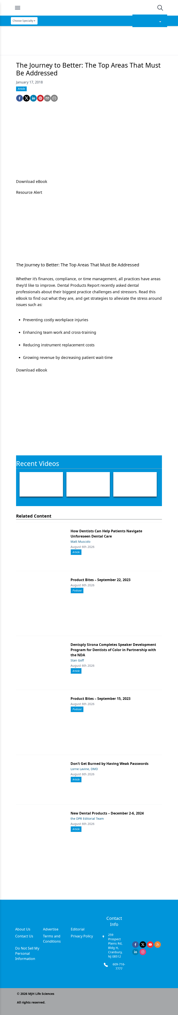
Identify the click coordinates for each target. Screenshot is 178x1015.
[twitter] (26, 98)
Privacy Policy (82, 936)
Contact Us (24, 936)
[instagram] (143, 952)
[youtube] (150, 944)
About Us (22, 929)
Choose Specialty (23, 21)
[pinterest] (40, 98)
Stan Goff (77, 660)
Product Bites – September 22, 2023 (100, 579)
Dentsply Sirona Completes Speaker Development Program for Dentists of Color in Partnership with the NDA (113, 649)
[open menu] (17, 8)
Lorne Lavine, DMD (84, 769)
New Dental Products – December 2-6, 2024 (107, 813)
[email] (47, 98)
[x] (143, 944)
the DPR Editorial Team (87, 818)
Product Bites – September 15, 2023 (100, 698)
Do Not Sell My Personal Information (27, 953)
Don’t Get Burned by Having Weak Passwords (109, 763)
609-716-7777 (119, 966)
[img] (88, 7)
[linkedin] (33, 98)
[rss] (157, 944)
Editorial (77, 929)
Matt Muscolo (80, 541)
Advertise (50, 929)
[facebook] (19, 98)
